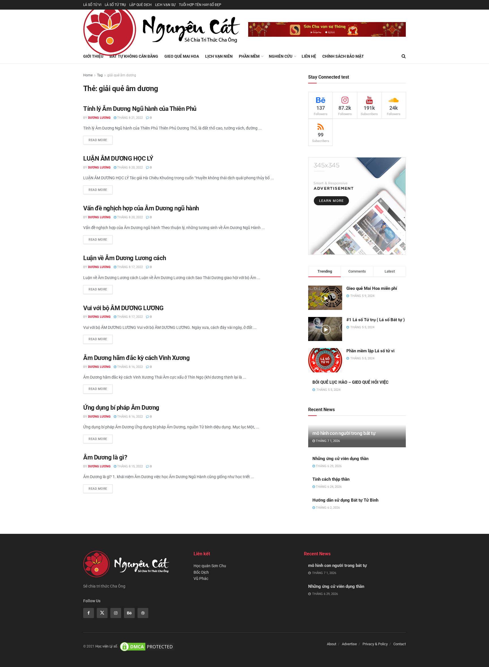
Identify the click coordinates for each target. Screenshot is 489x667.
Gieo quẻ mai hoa (181, 56)
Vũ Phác (201, 578)
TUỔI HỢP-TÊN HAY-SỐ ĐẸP (200, 5)
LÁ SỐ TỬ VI (92, 5)
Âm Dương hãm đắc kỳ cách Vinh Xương (136, 357)
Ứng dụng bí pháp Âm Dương (121, 407)
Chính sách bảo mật (343, 56)
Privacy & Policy (375, 644)
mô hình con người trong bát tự (344, 433)
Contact (399, 644)
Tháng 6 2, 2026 (327, 508)
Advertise (349, 644)
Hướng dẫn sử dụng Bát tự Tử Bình (345, 500)
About (331, 644)
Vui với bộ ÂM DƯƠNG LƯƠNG (123, 308)
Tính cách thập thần (330, 479)
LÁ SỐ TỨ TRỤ (115, 5)
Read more (98, 140)
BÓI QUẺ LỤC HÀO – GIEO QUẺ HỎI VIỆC (350, 382)
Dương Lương (99, 118)
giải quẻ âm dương (121, 75)
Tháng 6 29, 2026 (328, 466)
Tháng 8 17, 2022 (129, 267)
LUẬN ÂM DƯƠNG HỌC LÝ (118, 158)
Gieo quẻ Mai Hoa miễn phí (371, 288)
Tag (100, 75)
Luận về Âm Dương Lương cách (124, 258)
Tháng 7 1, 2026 (327, 441)
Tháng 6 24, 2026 (328, 487)
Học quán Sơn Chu (210, 566)
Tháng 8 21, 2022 (129, 118)
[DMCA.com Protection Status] (147, 647)
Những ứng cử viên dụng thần (340, 458)
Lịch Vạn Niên (219, 56)
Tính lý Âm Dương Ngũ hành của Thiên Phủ (139, 108)
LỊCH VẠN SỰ (165, 5)
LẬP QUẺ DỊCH (140, 5)
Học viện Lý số (106, 647)
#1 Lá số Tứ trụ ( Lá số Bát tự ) (375, 319)
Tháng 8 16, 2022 (129, 367)
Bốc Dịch (201, 572)
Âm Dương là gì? (105, 457)
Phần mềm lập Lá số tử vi (370, 350)
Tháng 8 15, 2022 (129, 466)
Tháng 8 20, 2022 (129, 167)
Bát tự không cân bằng (134, 56)
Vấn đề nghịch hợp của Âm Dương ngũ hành (141, 208)
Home (88, 75)
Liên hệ (309, 56)
